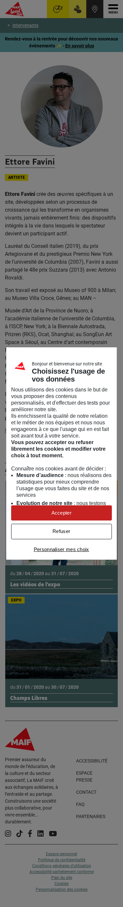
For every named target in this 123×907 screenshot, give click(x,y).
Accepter (61, 513)
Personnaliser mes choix (61, 549)
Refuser (61, 531)
